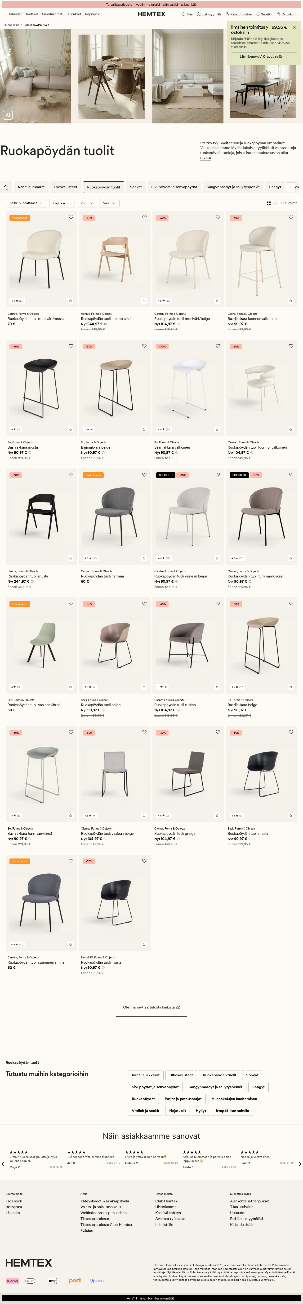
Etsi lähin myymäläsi (246, 1218)
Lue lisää (205, 158)
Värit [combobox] (106, 203)
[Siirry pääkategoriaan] (6, 187)
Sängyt (275, 187)
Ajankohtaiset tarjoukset (249, 1201)
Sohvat (136, 187)
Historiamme (165, 1207)
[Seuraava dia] (290, 187)
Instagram (14, 1207)
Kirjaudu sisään (242, 1224)
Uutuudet (15, 14)
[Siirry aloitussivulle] (151, 14)
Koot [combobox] (84, 203)
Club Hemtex (166, 1201)
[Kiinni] (294, 27)
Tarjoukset (73, 14)
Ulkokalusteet (65, 187)
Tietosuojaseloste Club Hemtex (106, 1224)
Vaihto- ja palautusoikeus (100, 1207)
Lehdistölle (164, 1224)
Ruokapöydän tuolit (103, 187)
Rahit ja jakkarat (31, 187)
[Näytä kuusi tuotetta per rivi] (275, 203)
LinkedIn (13, 1212)
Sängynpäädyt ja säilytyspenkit (233, 187)
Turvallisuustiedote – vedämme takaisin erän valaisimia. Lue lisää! (151, 4)
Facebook (14, 1201)
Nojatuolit (177, 1110)
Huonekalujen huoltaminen (234, 1099)
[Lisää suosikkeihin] (71, 217)
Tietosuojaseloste (94, 1218)
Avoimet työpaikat (170, 1218)
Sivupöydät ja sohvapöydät (174, 187)
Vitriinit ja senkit (145, 1110)
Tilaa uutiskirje (242, 1207)
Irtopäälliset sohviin (232, 1110)
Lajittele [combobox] (59, 203)
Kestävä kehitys (168, 1212)
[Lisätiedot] (105, 325)
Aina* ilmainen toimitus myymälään (151, 1298)
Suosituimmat (52, 14)
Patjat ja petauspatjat (183, 1099)
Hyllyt (201, 1110)
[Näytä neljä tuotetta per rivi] (269, 203)
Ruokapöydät (143, 1099)
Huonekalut (11, 25)
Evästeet (87, 1230)
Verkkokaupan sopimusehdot (104, 1212)
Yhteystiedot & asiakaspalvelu (104, 1201)
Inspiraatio (92, 14)
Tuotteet (32, 14)
